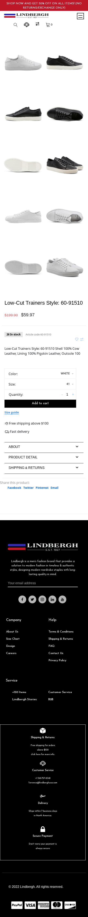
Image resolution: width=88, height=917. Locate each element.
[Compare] (38, 24)
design (10, 646)
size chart (13, 638)
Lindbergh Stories (24, 699)
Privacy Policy (57, 660)
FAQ (52, 646)
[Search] (16, 24)
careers (11, 653)
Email (54, 488)
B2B (50, 699)
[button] (14, 447)
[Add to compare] (81, 339)
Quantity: (16, 394)
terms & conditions (61, 631)
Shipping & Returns (61, 638)
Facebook (14, 488)
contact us (56, 653)
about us (12, 631)
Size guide (12, 412)
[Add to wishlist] (77, 339)
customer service (60, 692)
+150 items (19, 692)
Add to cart (40, 403)
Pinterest (42, 488)
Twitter (28, 488)
